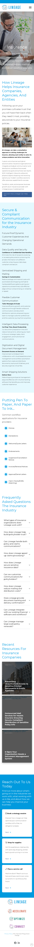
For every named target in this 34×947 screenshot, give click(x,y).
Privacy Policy (8, 934)
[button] (30, 7)
